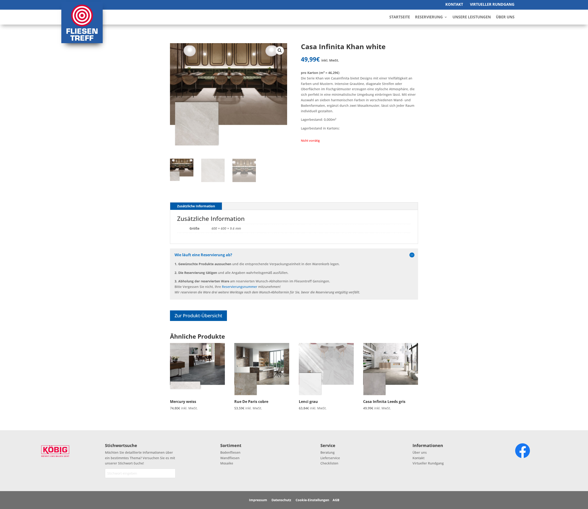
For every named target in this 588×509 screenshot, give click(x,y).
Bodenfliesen (230, 452)
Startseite (399, 17)
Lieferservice (330, 458)
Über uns (420, 452)
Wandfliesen (230, 458)
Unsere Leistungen (471, 17)
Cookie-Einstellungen (312, 500)
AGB (336, 500)
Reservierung (429, 17)
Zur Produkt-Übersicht (198, 315)
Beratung (327, 452)
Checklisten (329, 463)
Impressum (258, 500)
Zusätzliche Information (196, 206)
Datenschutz (281, 500)
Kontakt (454, 4)
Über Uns (505, 17)
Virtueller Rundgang (492, 4)
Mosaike (226, 463)
